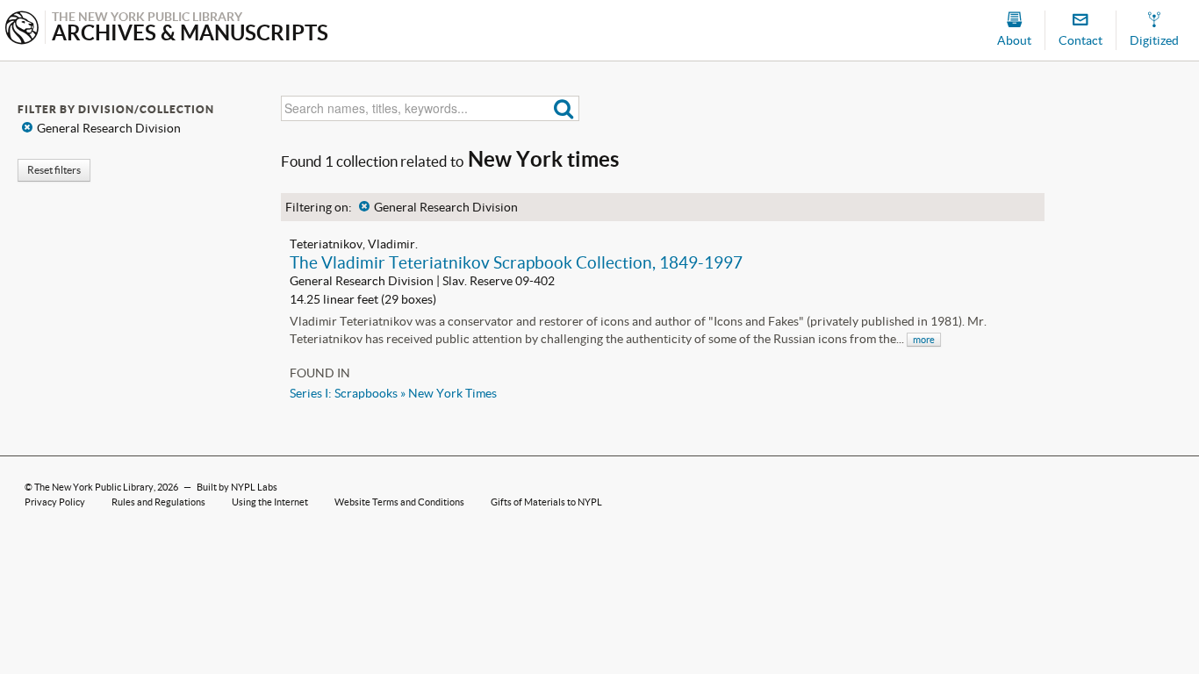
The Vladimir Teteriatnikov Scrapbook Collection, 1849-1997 (516, 262)
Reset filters (54, 170)
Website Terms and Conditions (399, 502)
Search (564, 108)
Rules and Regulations (158, 502)
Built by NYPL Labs (237, 487)
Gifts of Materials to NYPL (546, 502)
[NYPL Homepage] (22, 29)
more (924, 339)
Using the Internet (270, 502)
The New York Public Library (94, 487)
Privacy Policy (55, 502)
